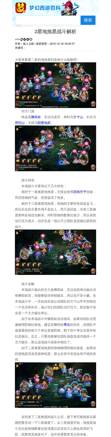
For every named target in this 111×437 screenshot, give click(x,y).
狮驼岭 (36, 116)
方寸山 (78, 116)
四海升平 (79, 191)
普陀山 (20, 122)
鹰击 (67, 324)
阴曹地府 (44, 122)
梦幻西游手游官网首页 (20, 7)
